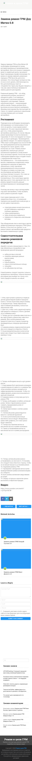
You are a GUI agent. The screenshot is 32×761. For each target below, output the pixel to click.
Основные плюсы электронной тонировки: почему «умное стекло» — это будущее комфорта (16, 678)
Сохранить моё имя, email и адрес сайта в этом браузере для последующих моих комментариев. (15, 613)
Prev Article (8, 506)
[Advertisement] (16, 47)
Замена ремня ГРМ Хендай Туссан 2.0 (14, 542)
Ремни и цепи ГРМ (16, 739)
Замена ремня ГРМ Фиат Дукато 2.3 (13, 573)
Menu (4, 12)
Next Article (23, 506)
